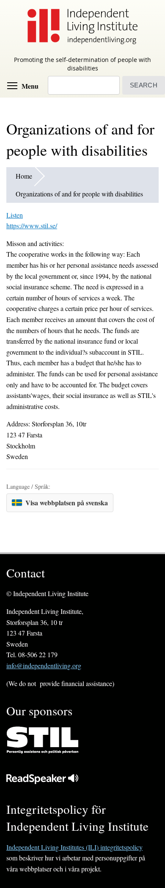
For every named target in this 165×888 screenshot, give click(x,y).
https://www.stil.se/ (31, 225)
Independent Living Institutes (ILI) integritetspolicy (74, 847)
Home (24, 175)
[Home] (82, 26)
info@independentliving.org (43, 665)
